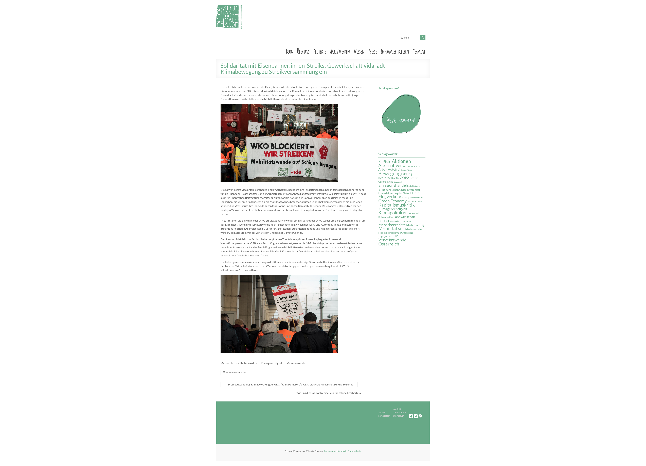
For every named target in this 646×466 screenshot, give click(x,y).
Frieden (412, 197)
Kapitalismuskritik (246, 363)
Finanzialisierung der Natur (394, 193)
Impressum (398, 415)
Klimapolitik (390, 212)
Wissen (359, 51)
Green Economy (392, 200)
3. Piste (384, 161)
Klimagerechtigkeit (272, 363)
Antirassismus (411, 165)
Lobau (383, 220)
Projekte (320, 51)
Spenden (382, 412)
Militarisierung (415, 225)
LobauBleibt (394, 221)
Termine (419, 51)
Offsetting (407, 232)
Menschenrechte (392, 224)
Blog (289, 51)
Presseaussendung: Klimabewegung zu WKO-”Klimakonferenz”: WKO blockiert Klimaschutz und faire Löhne (289, 384)
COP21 (405, 178)
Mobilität (387, 228)
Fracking (405, 197)
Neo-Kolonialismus (389, 232)
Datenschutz (399, 412)
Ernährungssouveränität (406, 189)
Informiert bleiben (395, 51)
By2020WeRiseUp (388, 178)
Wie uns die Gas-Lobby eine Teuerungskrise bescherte (329, 392)
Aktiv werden (340, 51)
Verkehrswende (296, 363)
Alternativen (390, 165)
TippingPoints (384, 236)
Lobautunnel (405, 221)
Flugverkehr (389, 196)
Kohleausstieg (385, 217)
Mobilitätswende (410, 229)
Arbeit (382, 169)
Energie (384, 189)
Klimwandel (411, 213)
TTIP (394, 236)
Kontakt (397, 409)
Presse (373, 51)
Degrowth (398, 182)
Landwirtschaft (404, 217)
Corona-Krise (385, 181)
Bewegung (389, 173)
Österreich (388, 243)
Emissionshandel (392, 185)
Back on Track (406, 170)
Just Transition (414, 201)
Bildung (406, 174)
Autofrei (394, 169)
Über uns (303, 51)
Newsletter (384, 415)
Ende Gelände (413, 186)
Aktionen (401, 161)
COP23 (414, 178)
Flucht (414, 193)
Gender (419, 197)
